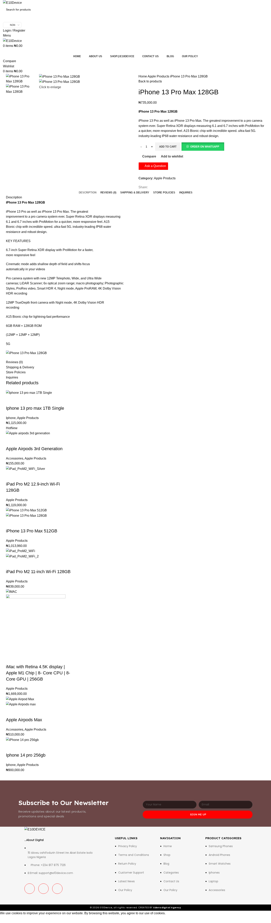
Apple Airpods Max (24, 719)
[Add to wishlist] (43, 400)
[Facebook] (29, 888)
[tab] (87, 192)
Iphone (11, 418)
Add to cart (168, 146)
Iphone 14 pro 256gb (25, 755)
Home (143, 76)
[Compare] (32, 400)
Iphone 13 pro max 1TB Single (35, 408)
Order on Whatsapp (204, 146)
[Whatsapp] (57, 888)
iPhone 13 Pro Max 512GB (31, 530)
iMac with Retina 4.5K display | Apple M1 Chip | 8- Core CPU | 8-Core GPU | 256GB (38, 673)
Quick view (22, 400)
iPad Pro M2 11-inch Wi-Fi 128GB (38, 571)
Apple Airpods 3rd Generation (34, 448)
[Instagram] (43, 888)
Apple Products (159, 76)
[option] (19, 79)
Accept (8, 919)
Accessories (14, 458)
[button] (202, 146)
